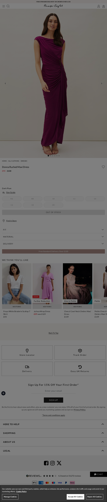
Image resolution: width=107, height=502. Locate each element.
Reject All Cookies (94, 497)
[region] (53, 493)
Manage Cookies (10, 497)
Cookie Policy (21, 491)
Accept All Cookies (75, 497)
